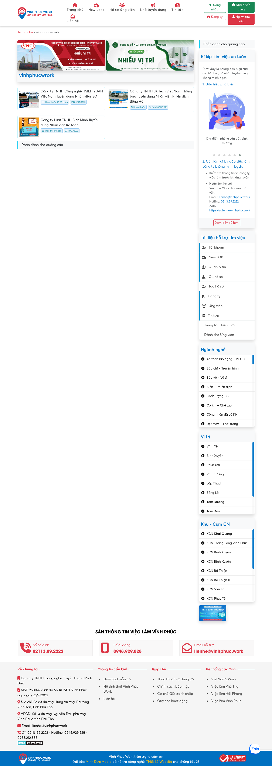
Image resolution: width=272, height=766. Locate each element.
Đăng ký (216, 16)
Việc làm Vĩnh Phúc (226, 701)
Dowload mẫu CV (117, 679)
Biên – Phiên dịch (219, 387)
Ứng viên (215, 306)
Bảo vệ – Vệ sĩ (217, 377)
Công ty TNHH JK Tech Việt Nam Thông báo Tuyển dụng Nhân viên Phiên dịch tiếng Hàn (161, 96)
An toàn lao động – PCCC (226, 359)
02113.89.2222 (230, 201)
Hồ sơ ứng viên (122, 9)
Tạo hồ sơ (216, 286)
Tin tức (177, 9)
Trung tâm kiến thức (220, 325)
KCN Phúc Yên (217, 598)
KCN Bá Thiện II (218, 580)
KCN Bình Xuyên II (220, 561)
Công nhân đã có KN (222, 414)
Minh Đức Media (99, 762)
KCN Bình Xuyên (219, 552)
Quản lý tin (217, 267)
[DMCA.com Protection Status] (30, 743)
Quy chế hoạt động (172, 701)
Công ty (214, 296)
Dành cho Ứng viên (219, 335)
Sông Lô (213, 492)
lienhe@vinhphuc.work (234, 197)
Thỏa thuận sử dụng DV (175, 679)
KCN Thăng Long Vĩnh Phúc (227, 543)
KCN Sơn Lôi (216, 589)
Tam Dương (215, 502)
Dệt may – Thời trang (222, 424)
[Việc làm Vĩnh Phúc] (35, 13)
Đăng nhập (216, 7)
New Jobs (96, 9)
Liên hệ (73, 21)
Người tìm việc (242, 19)
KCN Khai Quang (219, 533)
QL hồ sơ (216, 277)
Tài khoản (216, 247)
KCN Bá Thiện (217, 570)
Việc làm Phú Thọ (224, 686)
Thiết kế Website (159, 762)
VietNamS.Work (223, 679)
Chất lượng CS (218, 396)
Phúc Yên (213, 465)
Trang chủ (75, 9)
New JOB (216, 257)
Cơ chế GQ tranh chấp (175, 694)
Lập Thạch (214, 483)
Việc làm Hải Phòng (226, 694)
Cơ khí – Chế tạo (219, 405)
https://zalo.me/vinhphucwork (229, 210)
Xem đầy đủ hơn (226, 222)
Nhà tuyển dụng (153, 9)
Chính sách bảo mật (173, 686)
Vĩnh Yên (213, 446)
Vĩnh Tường (215, 474)
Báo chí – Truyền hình (223, 368)
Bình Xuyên (215, 455)
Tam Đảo (213, 511)
